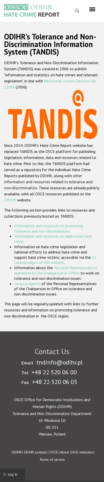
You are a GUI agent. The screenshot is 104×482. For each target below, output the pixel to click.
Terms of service (52, 459)
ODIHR (10, 199)
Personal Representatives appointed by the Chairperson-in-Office (55, 270)
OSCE (53, 452)
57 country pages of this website (55, 260)
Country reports (27, 283)
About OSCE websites (76, 452)
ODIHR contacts (35, 452)
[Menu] (92, 9)
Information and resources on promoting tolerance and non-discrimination (48, 228)
